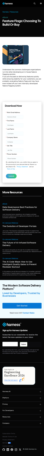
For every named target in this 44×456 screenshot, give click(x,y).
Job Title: (9, 146)
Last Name (10, 129)
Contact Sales (28, 313)
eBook (4, 204)
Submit (11, 176)
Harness (5, 12)
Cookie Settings (7, 446)
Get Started (22, 306)
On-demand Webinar (10, 223)
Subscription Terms (8, 433)
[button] (34, 3)
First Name (10, 120)
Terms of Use (11, 169)
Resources (14, 12)
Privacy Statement (22, 166)
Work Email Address (13, 112)
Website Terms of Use (9, 436)
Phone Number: (11, 154)
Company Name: (12, 137)
